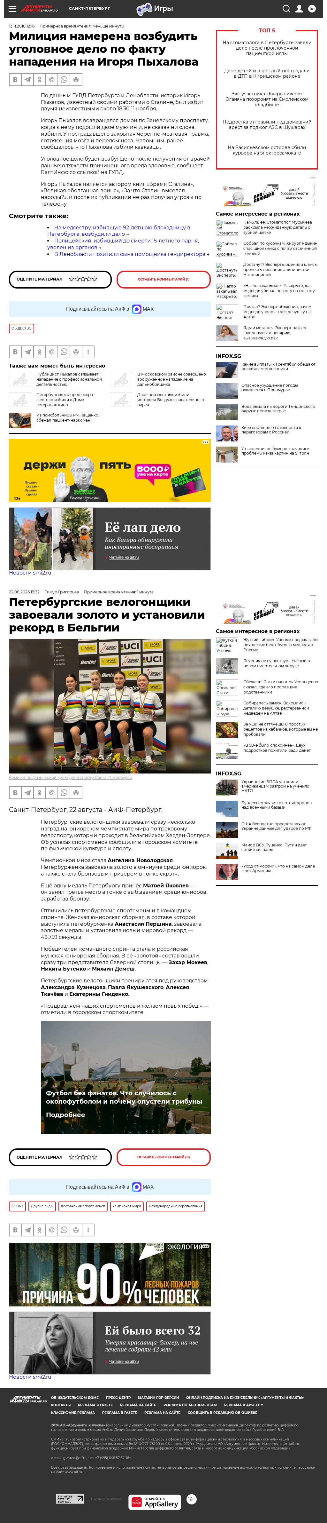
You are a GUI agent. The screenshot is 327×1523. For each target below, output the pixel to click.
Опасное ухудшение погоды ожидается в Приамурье (269, 387)
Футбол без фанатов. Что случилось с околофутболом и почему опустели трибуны (124, 1097)
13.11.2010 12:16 (21, 26)
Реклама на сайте (138, 1405)
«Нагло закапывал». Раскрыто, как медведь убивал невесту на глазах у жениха (279, 290)
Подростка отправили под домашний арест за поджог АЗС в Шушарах (267, 124)
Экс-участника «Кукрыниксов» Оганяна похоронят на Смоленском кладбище (266, 99)
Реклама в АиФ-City (243, 1405)
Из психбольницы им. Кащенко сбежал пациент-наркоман (67, 418)
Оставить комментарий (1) (164, 279)
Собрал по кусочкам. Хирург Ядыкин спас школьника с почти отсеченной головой (280, 248)
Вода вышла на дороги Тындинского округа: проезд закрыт (278, 408)
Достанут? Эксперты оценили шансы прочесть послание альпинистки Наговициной (280, 269)
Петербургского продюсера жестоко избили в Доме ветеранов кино (64, 399)
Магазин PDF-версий (158, 1398)
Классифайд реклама (73, 1413)
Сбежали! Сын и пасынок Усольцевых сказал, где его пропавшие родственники (280, 686)
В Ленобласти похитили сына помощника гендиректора (129, 254)
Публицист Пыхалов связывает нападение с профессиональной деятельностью (69, 379)
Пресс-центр (118, 1398)
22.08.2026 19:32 (24, 592)
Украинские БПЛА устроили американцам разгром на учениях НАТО (275, 786)
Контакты (61, 1405)
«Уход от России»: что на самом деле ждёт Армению (278, 868)
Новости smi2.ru (30, 573)
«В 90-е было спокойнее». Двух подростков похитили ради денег (277, 748)
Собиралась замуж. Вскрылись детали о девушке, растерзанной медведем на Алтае (276, 708)
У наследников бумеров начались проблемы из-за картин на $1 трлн (275, 451)
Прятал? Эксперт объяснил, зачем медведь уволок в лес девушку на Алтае (277, 311)
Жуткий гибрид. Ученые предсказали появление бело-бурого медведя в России (280, 644)
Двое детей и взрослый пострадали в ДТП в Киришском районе (267, 73)
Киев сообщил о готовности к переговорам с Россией (271, 429)
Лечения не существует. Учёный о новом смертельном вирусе (276, 663)
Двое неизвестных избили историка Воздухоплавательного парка (170, 399)
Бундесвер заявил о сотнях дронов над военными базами (276, 805)
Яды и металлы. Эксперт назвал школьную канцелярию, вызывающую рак (274, 332)
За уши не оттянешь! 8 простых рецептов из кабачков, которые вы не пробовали (280, 729)
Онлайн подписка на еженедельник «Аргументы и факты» (245, 1398)
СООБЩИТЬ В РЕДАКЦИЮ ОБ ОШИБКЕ (222, 1413)
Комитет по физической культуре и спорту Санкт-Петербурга (70, 777)
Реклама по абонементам (190, 1405)
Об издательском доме (75, 1398)
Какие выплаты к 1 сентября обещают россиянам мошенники (278, 366)
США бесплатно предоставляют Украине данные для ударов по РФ (276, 826)
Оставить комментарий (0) (163, 1157)
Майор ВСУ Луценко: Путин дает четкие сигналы (274, 847)
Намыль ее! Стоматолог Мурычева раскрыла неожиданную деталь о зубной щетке (277, 227)
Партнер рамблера (106, 1499)
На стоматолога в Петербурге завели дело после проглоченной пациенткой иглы (267, 48)
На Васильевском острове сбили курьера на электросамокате (267, 150)
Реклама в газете (95, 1405)
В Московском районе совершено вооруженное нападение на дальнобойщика (171, 379)
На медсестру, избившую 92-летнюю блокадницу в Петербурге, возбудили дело (118, 231)
